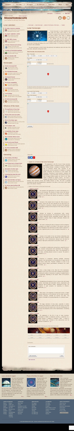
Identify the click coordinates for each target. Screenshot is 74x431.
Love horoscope (9, 88)
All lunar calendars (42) (10, 55)
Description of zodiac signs (11, 168)
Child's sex (11, 404)
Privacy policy (63, 410)
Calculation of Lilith (22, 406)
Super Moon (48, 412)
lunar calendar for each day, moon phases (14, 20)
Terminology (62, 409)
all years (15, 39)
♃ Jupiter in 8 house (33, 268)
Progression (20, 410)
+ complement (57, 13)
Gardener (5, 410)
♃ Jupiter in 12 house (34, 313)
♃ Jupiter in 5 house (33, 234)
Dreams (10, 403)
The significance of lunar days (12, 109)
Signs (67, 4)
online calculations (40, 8)
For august (30, 4)
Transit (19, 404)
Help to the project (64, 412)
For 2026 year (41, 4)
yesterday (17, 28)
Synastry (20, 413)
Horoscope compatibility (11, 82)
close (62, 355)
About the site (63, 403)
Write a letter (62, 404)
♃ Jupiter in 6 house (33, 245)
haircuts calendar (15, 8)
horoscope (22, 8)
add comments (32, 355)
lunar (22, 409)
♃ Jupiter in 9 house (33, 279)
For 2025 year (35, 413)
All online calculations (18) (11, 147)
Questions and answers (65, 406)
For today (19, 4)
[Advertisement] (48, 141)
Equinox (47, 413)
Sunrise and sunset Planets (11, 142)
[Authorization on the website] (60, 18)
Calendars (8, 4)
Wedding (11, 415)
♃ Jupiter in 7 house (33, 256)
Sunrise (47, 410)
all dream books (18, 163)
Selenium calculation (22, 407)
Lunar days (51, 4)
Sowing (5, 412)
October (33, 406)
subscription (50, 13)
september (13, 33)
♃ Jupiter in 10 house (34, 290)
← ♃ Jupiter (62, 25)
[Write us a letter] (68, 18)
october (18, 33)
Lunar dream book (9, 163)
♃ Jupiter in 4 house (33, 222)
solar (14, 125)
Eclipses (48, 406)
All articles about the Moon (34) (12, 185)
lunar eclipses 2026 (58, 8)
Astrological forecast (10, 77)
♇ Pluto (65, 337)
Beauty (4, 409)
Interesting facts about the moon (13, 174)
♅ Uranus (48, 337)
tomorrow (12, 28)
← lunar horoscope (38, 25)
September (34, 404)
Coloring (5, 404)
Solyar (19, 409)
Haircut (5, 403)
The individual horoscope (11, 71)
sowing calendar (7, 8)
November (34, 407)
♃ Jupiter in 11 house (34, 302)
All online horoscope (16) (11, 99)
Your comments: (32, 346)
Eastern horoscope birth (11, 65)
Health (4, 406)
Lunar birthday (8, 93)
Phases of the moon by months (12, 114)
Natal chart (20, 403)
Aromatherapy (12, 412)
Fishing (5, 413)
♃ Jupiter (31, 337)
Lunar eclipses (8, 125)
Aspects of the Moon (50, 409)
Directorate (20, 412)
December (34, 409)
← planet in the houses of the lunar (51, 25)
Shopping (11, 413)
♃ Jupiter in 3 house (33, 211)
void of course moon (49, 8)
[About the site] (64, 18)
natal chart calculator (30, 8)
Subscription (62, 407)
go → (43, 196)
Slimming (5, 407)
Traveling (11, 416)
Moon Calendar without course (12, 136)
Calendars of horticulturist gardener (13, 50)
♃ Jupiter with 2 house (34, 200)
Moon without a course (51, 407)
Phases (60, 4)
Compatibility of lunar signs (11, 131)
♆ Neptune (57, 337)
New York (67, 13)
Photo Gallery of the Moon (11, 157)
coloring (19, 44)
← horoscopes (30, 25)
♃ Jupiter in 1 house (33, 188)
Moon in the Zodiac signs (11, 120)
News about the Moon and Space (13, 179)
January (33, 410)
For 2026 (7, 39)
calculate (30, 126)
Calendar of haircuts (10, 44)
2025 (11, 39)
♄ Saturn (40, 337)
